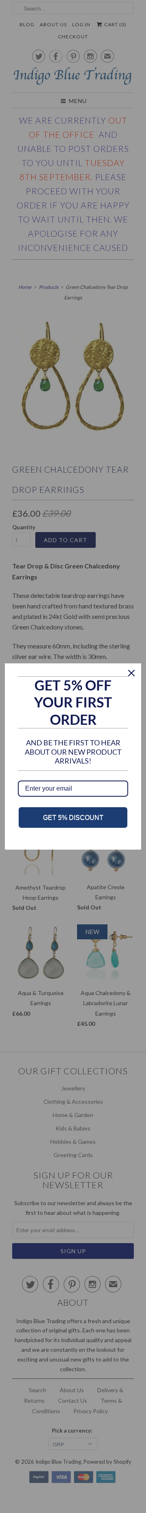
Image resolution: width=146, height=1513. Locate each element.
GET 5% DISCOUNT (73, 817)
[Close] (131, 673)
